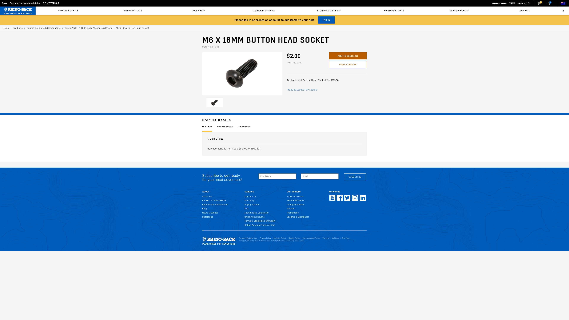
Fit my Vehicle (51, 3)
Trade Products (459, 10)
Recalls (290, 208)
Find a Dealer (348, 64)
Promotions (293, 213)
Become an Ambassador (215, 204)
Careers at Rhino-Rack (214, 200)
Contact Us (250, 196)
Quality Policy (294, 238)
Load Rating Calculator (256, 213)
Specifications (225, 126)
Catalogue (207, 217)
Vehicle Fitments (295, 200)
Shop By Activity (68, 10)
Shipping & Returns (254, 217)
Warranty (249, 200)
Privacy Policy (265, 238)
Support (525, 10)
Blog (204, 208)
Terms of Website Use (248, 238)
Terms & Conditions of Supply (259, 221)
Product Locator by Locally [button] (302, 89)
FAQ (246, 208)
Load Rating (244, 126)
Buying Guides (251, 204)
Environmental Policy (311, 238)
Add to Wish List (348, 56)
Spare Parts (71, 28)
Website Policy (280, 238)
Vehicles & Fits (133, 10)
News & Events (210, 213)
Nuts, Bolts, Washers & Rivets (96, 28)
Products (18, 28)
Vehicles (335, 238)
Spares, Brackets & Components (44, 28)
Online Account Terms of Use (259, 225)
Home (6, 28)
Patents (326, 238)
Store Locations (295, 196)
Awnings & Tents (394, 10)
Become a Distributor (298, 217)
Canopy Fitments (296, 204)
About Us (207, 196)
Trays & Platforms (263, 10)
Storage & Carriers (329, 10)
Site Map (345, 238)
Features (207, 126)
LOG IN (326, 20)
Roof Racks (198, 10)
